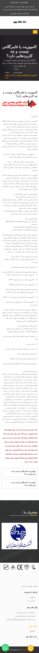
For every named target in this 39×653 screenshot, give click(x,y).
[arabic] (20, 22)
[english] (24, 22)
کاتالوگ (32, 631)
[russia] (15, 22)
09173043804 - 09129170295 (19, 2)
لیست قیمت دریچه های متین (25, 616)
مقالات (7, 72)
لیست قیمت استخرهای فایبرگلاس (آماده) (20, 619)
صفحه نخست (17, 72)
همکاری (32, 597)
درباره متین (33, 626)
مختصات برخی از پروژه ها (26, 612)
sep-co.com (24, 650)
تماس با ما (31, 601)
